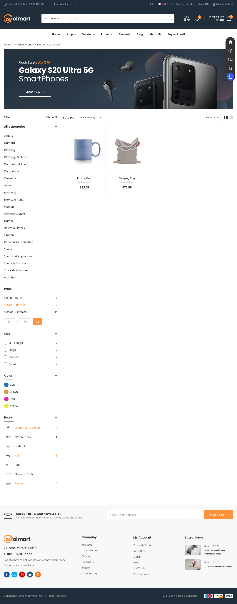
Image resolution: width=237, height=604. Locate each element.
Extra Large (16, 343)
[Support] (230, 59)
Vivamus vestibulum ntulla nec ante (215, 552)
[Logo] (17, 18)
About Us (155, 34)
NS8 (17, 455)
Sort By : (68, 117)
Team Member (90, 550)
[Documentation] (230, 51)
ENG (164, 4)
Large (12, 350)
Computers (11, 171)
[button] (226, 117)
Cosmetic (10, 178)
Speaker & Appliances (18, 256)
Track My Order (142, 545)
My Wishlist (139, 568)
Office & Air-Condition (18, 242)
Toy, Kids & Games (16, 270)
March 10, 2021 (212, 546)
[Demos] (230, 42)
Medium (14, 357)
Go (37, 322)
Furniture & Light (14, 213)
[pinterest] (38, 574)
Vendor (87, 34)
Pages (105, 34)
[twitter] (14, 574)
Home (56, 34)
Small (12, 364)
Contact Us (203, 4)
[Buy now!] (230, 77)
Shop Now (33, 92)
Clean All (51, 117)
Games (9, 221)
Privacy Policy (141, 574)
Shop (69, 34)
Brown (14, 392)
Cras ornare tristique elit (218, 566)
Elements (124, 34)
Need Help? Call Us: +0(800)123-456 (26, 4)
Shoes (8, 249)
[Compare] (187, 18)
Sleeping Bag (127, 178)
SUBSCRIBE (217, 514)
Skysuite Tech (24, 474)
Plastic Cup (84, 178)
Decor (8, 185)
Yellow (14, 406)
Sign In (137, 557)
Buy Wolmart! (176, 34)
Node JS (20, 446)
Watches (10, 277)
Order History (89, 573)
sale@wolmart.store (66, 4)
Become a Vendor (185, 4)
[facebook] (7, 574)
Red (17, 465)
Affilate (85, 567)
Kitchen (9, 235)
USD (151, 4)
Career (85, 556)
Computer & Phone (16, 164)
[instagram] (22, 574)
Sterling (19, 483)
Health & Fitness (14, 228)
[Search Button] (170, 18)
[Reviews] (230, 68)
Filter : (8, 117)
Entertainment (13, 199)
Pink (12, 399)
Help (136, 562)
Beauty (8, 135)
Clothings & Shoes (16, 157)
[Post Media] (193, 550)
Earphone (10, 192)
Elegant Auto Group (27, 428)
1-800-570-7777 (18, 554)
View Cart (139, 551)
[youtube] (30, 574)
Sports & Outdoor (15, 263)
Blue (12, 385)
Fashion (9, 206)
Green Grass (23, 437)
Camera (9, 143)
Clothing (9, 150)
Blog (140, 34)
